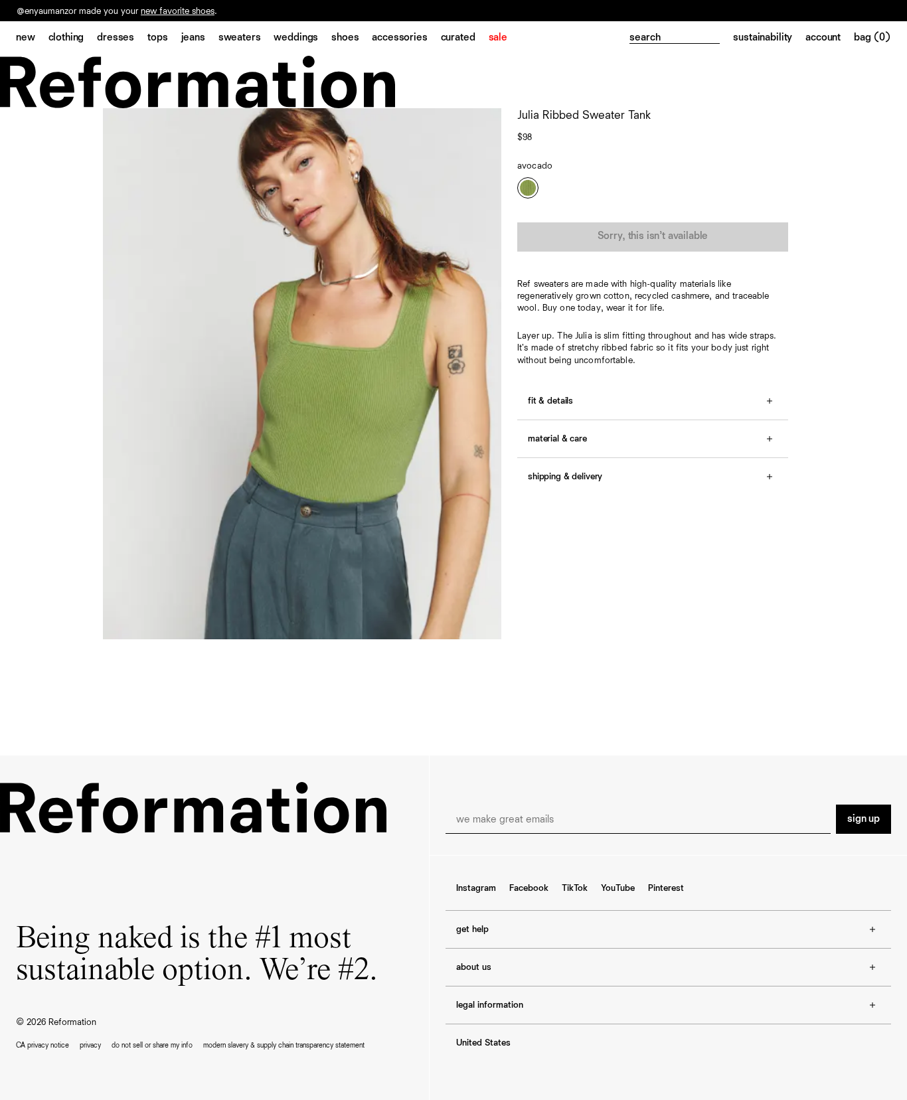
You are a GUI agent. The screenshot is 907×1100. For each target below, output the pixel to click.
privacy (90, 1045)
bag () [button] (872, 38)
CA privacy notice (42, 1045)
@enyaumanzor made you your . (117, 11)
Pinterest (666, 888)
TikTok (575, 888)
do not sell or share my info (152, 1045)
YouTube (618, 888)
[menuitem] (32, 38)
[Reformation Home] (453, 82)
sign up (863, 819)
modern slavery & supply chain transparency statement (284, 1045)
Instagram (476, 888)
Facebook (528, 888)
